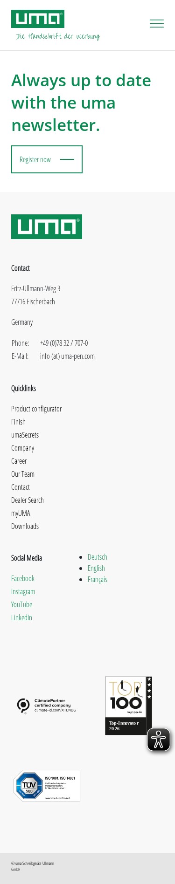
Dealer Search (27, 500)
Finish (18, 422)
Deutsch (97, 557)
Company (22, 448)
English (96, 568)
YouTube (21, 604)
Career (19, 461)
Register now (35, 159)
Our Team (23, 474)
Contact (20, 487)
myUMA (20, 513)
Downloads (25, 526)
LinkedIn (21, 617)
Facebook (23, 578)
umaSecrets (25, 435)
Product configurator (36, 409)
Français (97, 579)
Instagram (23, 591)
